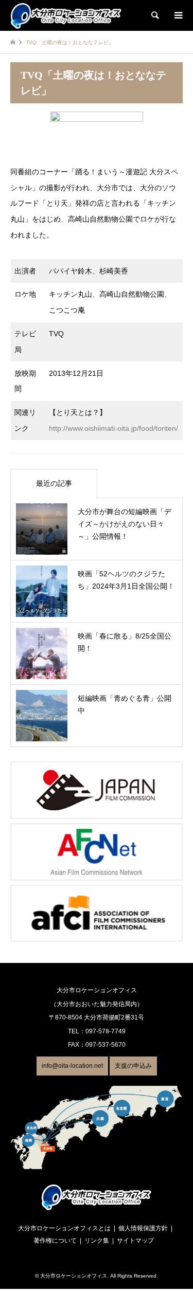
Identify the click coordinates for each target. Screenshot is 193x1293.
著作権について (55, 1240)
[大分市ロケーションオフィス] (65, 15)
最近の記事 (54, 483)
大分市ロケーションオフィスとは (64, 1228)
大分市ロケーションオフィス (73, 1276)
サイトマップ (135, 1240)
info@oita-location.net (72, 1065)
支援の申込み (133, 1065)
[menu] (177, 15)
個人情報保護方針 (143, 1228)
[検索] (154, 15)
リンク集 (96, 1240)
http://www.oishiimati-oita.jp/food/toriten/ (113, 428)
